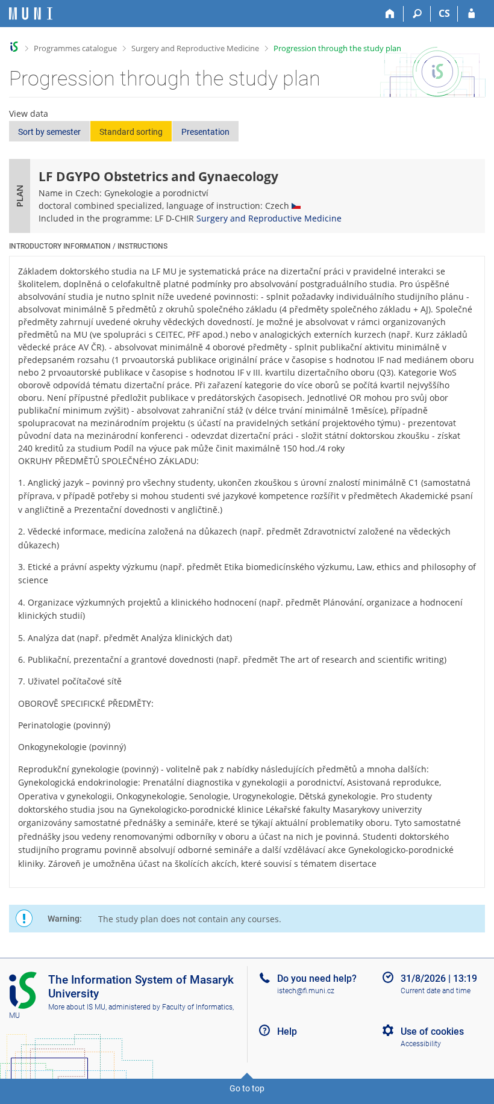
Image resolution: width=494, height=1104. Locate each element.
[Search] (417, 14)
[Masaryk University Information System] (30, 13)
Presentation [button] (205, 132)
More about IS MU (76, 1007)
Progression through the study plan (337, 48)
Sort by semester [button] (49, 132)
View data (28, 113)
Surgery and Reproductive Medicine (195, 48)
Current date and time (436, 991)
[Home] (390, 14)
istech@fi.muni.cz (305, 991)
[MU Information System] (14, 47)
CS (444, 13)
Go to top (247, 1088)
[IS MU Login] (471, 14)
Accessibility (421, 1044)
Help (287, 1031)
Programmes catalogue (75, 48)
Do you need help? (317, 978)
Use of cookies (432, 1031)
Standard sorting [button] (131, 132)
